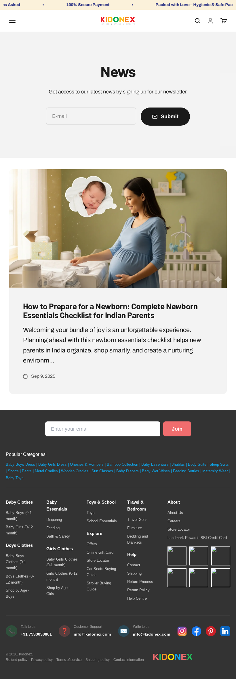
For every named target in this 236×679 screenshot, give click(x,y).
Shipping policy (97, 660)
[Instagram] (182, 631)
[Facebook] (196, 631)
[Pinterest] (211, 631)
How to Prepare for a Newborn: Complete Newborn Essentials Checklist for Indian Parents (110, 310)
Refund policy (16, 660)
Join (177, 429)
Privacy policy (42, 660)
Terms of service (69, 660)
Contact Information (128, 660)
